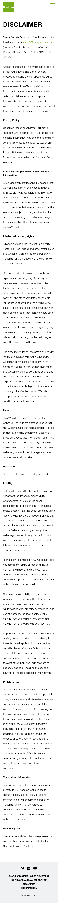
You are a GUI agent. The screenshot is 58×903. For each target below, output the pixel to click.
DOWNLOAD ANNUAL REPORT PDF (29, 880)
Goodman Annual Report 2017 (9, 7)
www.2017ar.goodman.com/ (38, 42)
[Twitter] (23, 868)
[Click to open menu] (52, 4)
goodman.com (29, 888)
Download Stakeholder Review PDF (29, 876)
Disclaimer (29, 884)
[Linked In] (29, 868)
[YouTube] (35, 868)
